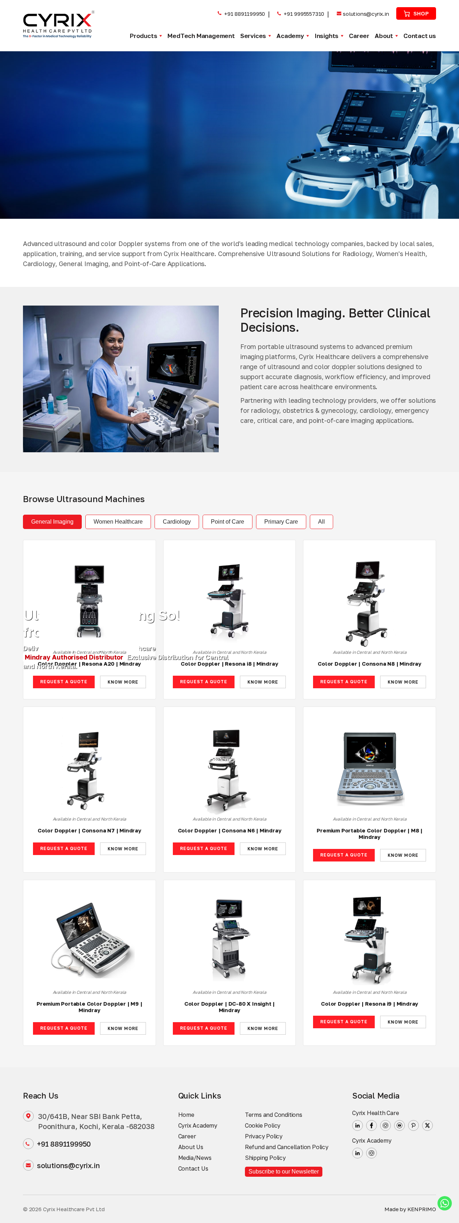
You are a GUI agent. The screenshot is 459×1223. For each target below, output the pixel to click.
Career (359, 35)
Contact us (419, 35)
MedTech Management (201, 35)
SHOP (421, 13)
